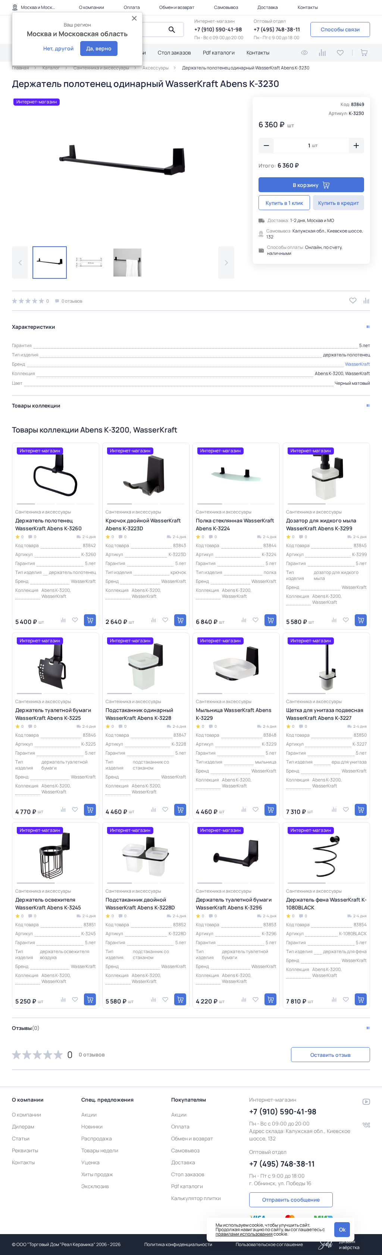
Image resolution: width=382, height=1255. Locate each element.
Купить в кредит (338, 202)
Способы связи (340, 29)
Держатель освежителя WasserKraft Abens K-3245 (48, 903)
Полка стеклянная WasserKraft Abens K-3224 (235, 524)
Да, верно (99, 48)
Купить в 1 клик (284, 202)
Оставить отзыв (330, 1054)
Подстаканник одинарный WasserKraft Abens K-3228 (139, 713)
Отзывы (26, 1027)
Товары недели (99, 1150)
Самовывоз (226, 7)
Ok (342, 1229)
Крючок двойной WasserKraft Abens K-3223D (143, 524)
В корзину (306, 184)
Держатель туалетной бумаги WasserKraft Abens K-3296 (234, 903)
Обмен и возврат (176, 7)
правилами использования (244, 1234)
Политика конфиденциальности (178, 1244)
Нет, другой (58, 48)
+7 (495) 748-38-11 (277, 29)
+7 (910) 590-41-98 (218, 29)
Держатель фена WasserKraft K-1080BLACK (326, 903)
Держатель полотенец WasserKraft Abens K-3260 (48, 524)
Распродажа (96, 1138)
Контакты (308, 7)
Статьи (20, 1138)
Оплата (132, 7)
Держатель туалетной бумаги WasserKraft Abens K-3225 (53, 713)
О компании (91, 7)
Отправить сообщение (291, 1199)
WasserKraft (357, 364)
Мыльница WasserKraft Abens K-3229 (234, 713)
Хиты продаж (97, 1174)
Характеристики (33, 326)
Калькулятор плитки (196, 1198)
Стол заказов (174, 52)
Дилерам (23, 1126)
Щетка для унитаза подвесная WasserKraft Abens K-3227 (324, 713)
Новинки (92, 1126)
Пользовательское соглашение (269, 1244)
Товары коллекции (36, 405)
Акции (89, 1114)
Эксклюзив (95, 1186)
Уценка (90, 1162)
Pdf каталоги (219, 52)
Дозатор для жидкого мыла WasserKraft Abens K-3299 (321, 524)
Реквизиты (25, 1150)
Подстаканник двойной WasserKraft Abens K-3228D (140, 903)
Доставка (267, 7)
